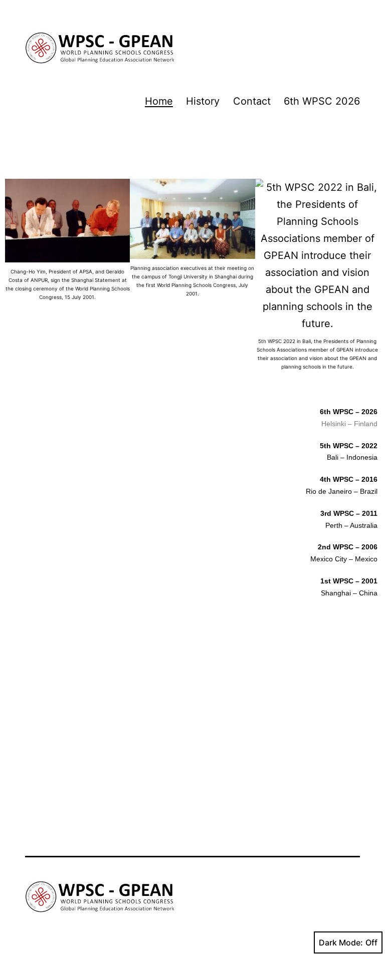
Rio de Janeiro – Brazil (341, 491)
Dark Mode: (341, 942)
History (203, 101)
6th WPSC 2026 (322, 101)
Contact (252, 101)
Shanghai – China (349, 593)
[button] (15, 280)
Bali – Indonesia (352, 457)
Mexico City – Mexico (343, 559)
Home (159, 101)
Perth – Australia (351, 525)
